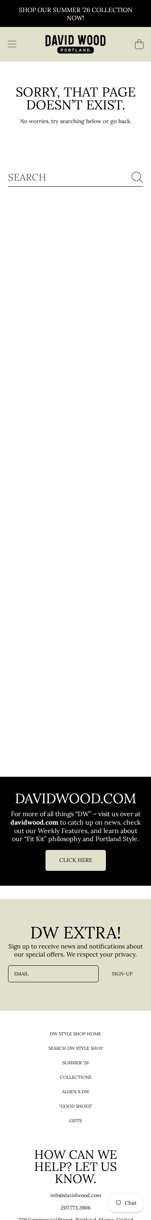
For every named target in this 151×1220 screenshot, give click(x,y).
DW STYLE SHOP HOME (75, 1034)
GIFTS (75, 1120)
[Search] (137, 177)
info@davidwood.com (75, 1195)
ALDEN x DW (75, 1092)
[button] (11, 44)
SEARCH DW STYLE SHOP (75, 1048)
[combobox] (75, 178)
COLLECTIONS (75, 1077)
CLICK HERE (75, 860)
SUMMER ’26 (75, 1063)
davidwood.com (35, 822)
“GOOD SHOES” (75, 1106)
